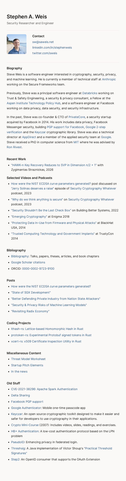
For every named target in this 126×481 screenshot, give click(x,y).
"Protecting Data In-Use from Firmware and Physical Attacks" (53, 223)
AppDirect (29, 137)
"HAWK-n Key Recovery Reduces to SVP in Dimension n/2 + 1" (54, 165)
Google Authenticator (26, 408)
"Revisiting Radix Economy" (30, 311)
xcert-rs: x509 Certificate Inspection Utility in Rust (46, 341)
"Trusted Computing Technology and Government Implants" (53, 233)
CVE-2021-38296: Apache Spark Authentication (44, 389)
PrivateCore (77, 117)
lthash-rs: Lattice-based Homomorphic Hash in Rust (47, 329)
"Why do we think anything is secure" (37, 199)
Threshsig (18, 448)
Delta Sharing (20, 395)
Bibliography (20, 256)
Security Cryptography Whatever (93, 188)
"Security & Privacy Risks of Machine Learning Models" (49, 305)
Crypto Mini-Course (25, 425)
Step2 (15, 459)
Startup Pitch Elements (27, 365)
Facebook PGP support (27, 401)
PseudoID (17, 442)
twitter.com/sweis (44, 53)
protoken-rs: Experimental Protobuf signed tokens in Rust (51, 335)
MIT (76, 142)
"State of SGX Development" (31, 292)
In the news (19, 371)
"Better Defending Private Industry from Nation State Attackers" (55, 298)
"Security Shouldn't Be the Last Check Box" (41, 210)
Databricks (89, 93)
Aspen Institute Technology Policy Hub (33, 103)
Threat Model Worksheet (28, 359)
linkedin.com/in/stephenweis (52, 47)
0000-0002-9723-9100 (38, 268)
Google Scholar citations (28, 262)
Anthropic (109, 79)
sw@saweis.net (43, 42)
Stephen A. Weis (27, 16)
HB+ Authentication (25, 431)
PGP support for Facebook (65, 127)
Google (106, 137)
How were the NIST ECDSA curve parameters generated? (51, 183)
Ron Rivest (14, 147)
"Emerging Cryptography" (29, 216)
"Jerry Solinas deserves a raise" (32, 188)
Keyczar (40, 132)
